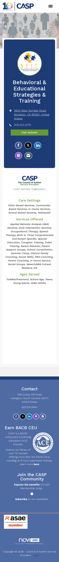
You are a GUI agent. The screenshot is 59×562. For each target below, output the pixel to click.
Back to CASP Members (18, 35)
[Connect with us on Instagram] (36, 416)
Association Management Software (29, 543)
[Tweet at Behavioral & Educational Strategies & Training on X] (28, 145)
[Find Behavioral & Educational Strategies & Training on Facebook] (18, 145)
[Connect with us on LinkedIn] (29, 416)
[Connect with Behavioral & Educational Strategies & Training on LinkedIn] (37, 145)
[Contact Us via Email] (43, 416)
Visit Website (29, 132)
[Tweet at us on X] (23, 416)
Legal (36, 555)
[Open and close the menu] (45, 6)
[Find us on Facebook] (16, 416)
